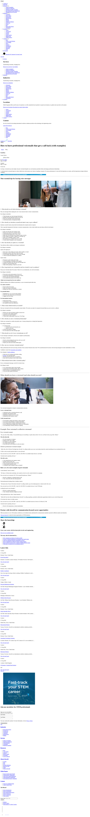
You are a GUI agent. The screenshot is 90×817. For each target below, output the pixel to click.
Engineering (8, 17)
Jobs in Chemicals (7, 794)
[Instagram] (3, 811)
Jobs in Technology (7, 791)
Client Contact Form (7, 784)
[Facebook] (3, 806)
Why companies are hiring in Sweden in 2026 (12, 538)
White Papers (4, 771)
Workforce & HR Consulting (12, 9)
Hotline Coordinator (5, 570)
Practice (4, 355)
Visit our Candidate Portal (8, 783)
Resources (3, 748)
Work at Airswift (6, 768)
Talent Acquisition (9, 7)
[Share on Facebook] (4, 527)
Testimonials (8, 46)
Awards (4, 761)
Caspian (7, 32)
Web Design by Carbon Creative (10, 804)
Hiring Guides (6, 754)
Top (1, 724)
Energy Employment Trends (9, 773)
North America (9, 37)
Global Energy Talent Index (9, 775)
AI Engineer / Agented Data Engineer (8, 665)
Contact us (5, 3)
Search (2, 799)
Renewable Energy (10, 26)
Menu (2, 142)
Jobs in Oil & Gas (7, 793)
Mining (7, 19)
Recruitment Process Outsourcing (13, 10)
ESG (4, 764)
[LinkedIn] (3, 808)
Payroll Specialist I (4, 557)
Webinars (8, 48)
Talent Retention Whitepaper (9, 777)
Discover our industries (8, 82)
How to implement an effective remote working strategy (14, 541)
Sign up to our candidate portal (7, 532)
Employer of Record (10, 8)
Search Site (3, 798)
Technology (8, 27)
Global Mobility (6, 743)
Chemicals (8, 14)
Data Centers (8, 15)
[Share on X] (4, 525)
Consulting (5, 744)
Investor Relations (7, 765)
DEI (4, 762)
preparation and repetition (16, 349)
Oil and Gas (5, 730)
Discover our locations (8, 107)
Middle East (8, 36)
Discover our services (7, 66)
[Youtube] (3, 810)
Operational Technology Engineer (8, 638)
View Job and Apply (5, 561)
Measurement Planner (5, 624)
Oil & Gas (8, 23)
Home (2, 149)
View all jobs (6, 796)
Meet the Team (6, 766)
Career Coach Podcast (10, 41)
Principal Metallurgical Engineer (7, 584)
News (7, 43)
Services (5, 6)
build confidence (11, 352)
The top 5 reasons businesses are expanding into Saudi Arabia (16, 539)
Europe (7, 33)
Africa (7, 30)
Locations (5, 29)
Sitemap (5, 802)
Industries (5, 13)
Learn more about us (7, 125)
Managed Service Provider (11, 12)
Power (7, 24)
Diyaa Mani (4, 159)
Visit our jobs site (4, 515)
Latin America (9, 35)
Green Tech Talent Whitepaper (9, 776)
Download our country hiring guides (20, 107)
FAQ (7, 49)
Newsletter (8, 47)
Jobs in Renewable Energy (8, 792)
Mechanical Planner (5, 651)
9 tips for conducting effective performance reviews (14, 540)
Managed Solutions (7, 745)
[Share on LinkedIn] (4, 523)
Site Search (5, 50)
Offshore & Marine (10, 21)
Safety (4, 767)
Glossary (7, 44)
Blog (7, 40)
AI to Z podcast (6, 756)
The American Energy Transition (10, 778)
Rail (7, 25)
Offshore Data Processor (6, 597)
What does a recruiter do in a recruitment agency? (13, 544)
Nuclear (7, 20)
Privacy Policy (30, 720)
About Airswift (4, 759)
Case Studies (8, 42)
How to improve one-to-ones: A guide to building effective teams (16, 542)
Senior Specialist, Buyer (6, 611)
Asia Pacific (8, 31)
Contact (3, 781)
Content (4, 38)
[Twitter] (3, 809)
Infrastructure (8, 18)
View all (2, 671)
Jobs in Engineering (7, 790)
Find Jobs (5, 4)
